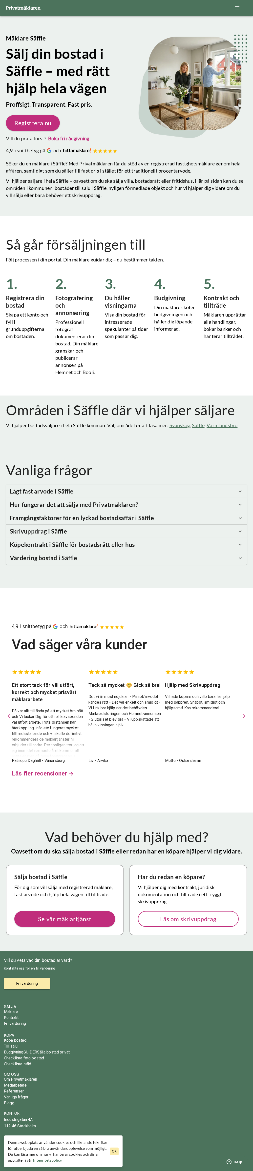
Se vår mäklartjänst (64, 918)
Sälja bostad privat (53, 1052)
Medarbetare (15, 1085)
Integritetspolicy (47, 1160)
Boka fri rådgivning (68, 138)
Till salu (11, 1046)
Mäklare (11, 1011)
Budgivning (13, 1052)
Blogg (9, 1103)
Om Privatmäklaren (20, 1079)
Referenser (14, 1091)
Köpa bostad (15, 1040)
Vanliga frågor (16, 1097)
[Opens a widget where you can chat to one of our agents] (234, 1162)
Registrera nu (32, 122)
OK (114, 1151)
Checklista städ (17, 1064)
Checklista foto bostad (24, 1058)
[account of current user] (237, 8)
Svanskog (179, 425)
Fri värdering (15, 1023)
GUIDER (30, 1052)
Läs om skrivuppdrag (188, 918)
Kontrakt (11, 1017)
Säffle (198, 425)
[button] (126, 491)
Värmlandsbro (222, 425)
